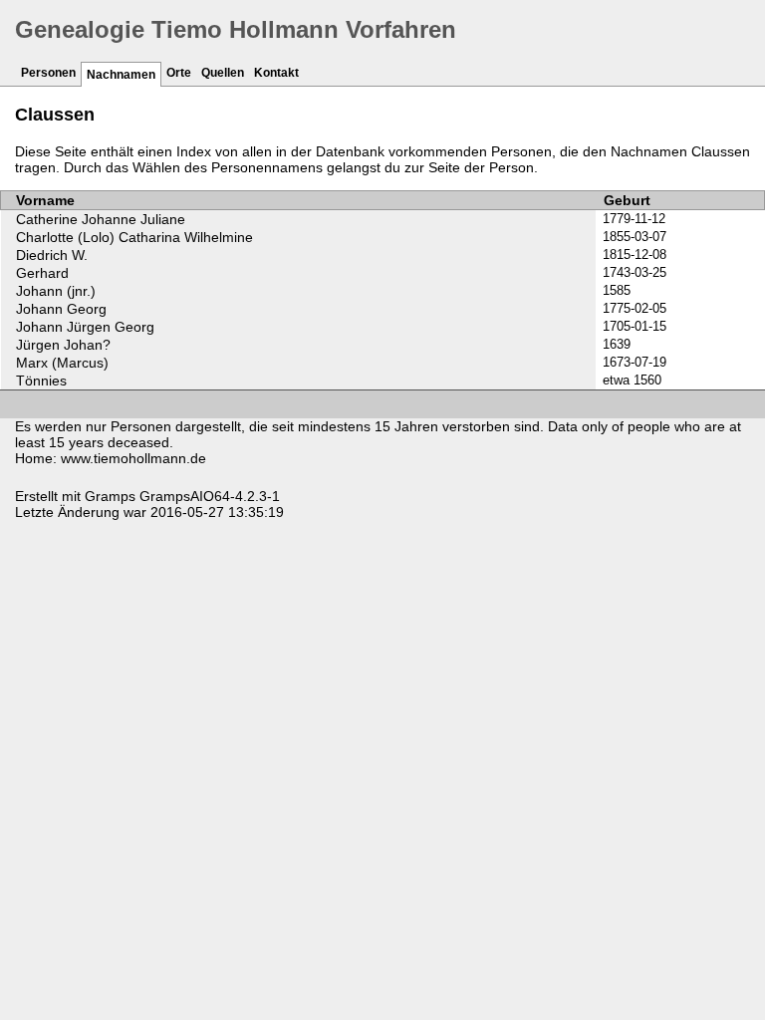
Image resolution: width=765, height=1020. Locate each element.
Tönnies (41, 380)
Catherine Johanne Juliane (100, 219)
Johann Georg (61, 309)
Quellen (222, 73)
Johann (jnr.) (56, 291)
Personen (48, 73)
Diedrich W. (52, 255)
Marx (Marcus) (62, 363)
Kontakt (276, 73)
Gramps (110, 496)
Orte (178, 73)
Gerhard (42, 273)
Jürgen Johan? (63, 345)
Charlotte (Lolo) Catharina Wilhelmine (134, 237)
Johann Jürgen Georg (85, 327)
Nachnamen (121, 75)
